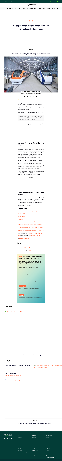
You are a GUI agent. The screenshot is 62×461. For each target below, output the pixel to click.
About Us (19, 433)
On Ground (17, 8)
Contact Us (19, 435)
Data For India (48, 448)
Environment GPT (23, 1)
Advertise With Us (34, 435)
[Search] (57, 8)
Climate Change (31, 233)
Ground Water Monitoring (50, 457)
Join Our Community (49, 439)
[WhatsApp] (4, 438)
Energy (34, 352)
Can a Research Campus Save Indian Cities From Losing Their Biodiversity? (34, 423)
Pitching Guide (48, 440)
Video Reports (42, 8)
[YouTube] (7, 438)
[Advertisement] (31, 39)
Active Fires (48, 452)
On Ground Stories (35, 450)
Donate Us (12, 1)
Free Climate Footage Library (22, 452)
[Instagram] (54, 1)
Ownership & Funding (21, 439)
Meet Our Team (20, 437)
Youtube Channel (7, 1)
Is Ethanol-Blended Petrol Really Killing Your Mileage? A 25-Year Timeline (34, 355)
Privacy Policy (34, 437)
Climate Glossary (20, 448)
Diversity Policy (34, 439)
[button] (27, 8)
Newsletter (17, 1)
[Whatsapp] (50, 1)
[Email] (30, 250)
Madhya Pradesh (34, 448)
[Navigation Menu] (5, 5)
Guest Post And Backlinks (36, 433)
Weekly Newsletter (49, 435)
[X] (52, 1)
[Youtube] (57, 1)
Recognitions (20, 440)
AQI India (47, 450)
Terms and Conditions (35, 440)
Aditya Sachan (31, 49)
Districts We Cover (35, 455)
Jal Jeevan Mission (49, 455)
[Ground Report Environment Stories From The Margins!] (31, 5)
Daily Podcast (20, 450)
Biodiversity (34, 420)
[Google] (13, 438)
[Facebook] (56, 1)
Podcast (48, 8)
